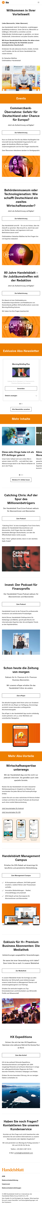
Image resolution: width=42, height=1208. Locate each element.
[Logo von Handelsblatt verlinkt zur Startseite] (5, 2)
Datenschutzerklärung (10, 1180)
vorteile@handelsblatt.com (23, 1153)
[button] (21, 396)
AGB (3, 1176)
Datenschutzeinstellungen (11, 1188)
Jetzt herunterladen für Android (13, 808)
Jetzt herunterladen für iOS (11, 812)
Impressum (6, 1184)
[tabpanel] (21, 380)
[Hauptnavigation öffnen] (38, 2)
